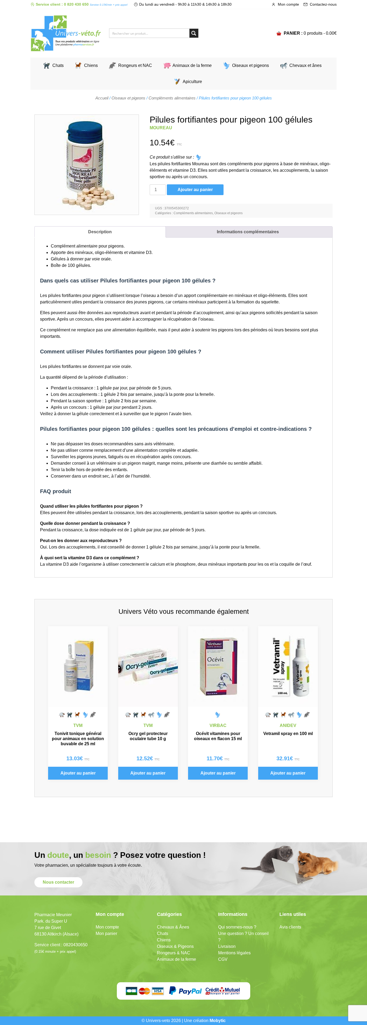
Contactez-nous (323, 4)
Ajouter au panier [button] (78, 773)
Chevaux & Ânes (173, 927)
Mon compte (288, 4)
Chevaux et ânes (305, 65)
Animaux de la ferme (192, 65)
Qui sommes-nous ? (237, 927)
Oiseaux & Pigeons (175, 946)
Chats (58, 65)
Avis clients (290, 927)
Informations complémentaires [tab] (248, 232)
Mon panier (106, 933)
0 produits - (320, 33)
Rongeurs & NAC (173, 953)
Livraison (227, 946)
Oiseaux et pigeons (250, 65)
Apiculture (192, 81)
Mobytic (218, 1020)
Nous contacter (58, 882)
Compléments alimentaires (172, 98)
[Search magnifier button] (193, 33)
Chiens (91, 65)
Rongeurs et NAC (135, 65)
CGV (223, 959)
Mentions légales (234, 953)
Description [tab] (100, 232)
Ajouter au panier (195, 189)
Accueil (101, 98)
